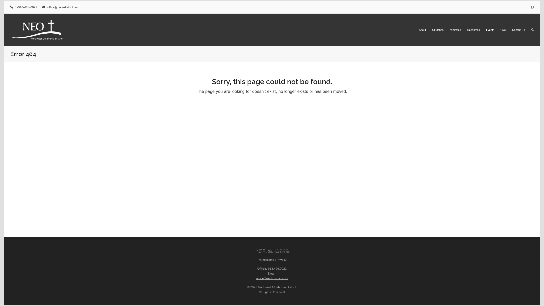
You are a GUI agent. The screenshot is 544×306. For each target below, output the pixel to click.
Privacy (281, 259)
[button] (532, 29)
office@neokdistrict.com (272, 278)
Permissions (266, 259)
